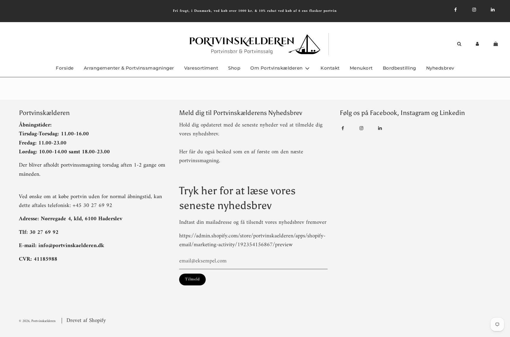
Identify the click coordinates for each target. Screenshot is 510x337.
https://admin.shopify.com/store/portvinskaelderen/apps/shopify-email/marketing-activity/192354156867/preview (252, 240)
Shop (234, 68)
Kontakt (330, 68)
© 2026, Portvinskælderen (37, 321)
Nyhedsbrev (440, 68)
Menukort (361, 68)
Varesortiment (201, 68)
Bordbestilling (399, 68)
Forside (65, 68)
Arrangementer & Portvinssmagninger (129, 68)
